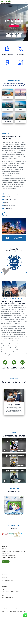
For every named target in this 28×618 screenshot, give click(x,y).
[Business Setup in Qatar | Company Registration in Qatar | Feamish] (6, 2)
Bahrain (20, 109)
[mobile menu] (26, 2)
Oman (8, 97)
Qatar (8, 109)
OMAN (8, 33)
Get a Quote (5, 562)
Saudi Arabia (8, 121)
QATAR (19, 33)
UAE (14, 33)
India (20, 121)
